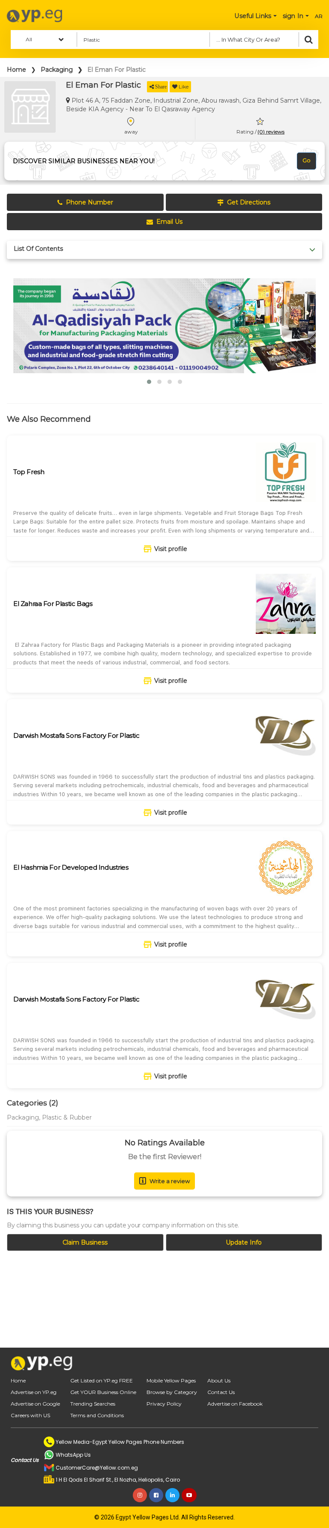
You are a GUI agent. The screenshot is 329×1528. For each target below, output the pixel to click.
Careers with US (30, 1415)
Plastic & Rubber (67, 1117)
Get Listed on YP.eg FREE (101, 1380)
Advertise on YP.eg (34, 1392)
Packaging (57, 69)
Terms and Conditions (97, 1415)
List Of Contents (38, 249)
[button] (149, 381)
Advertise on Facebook (235, 1403)
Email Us (169, 221)
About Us (218, 1380)
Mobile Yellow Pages (171, 1380)
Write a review (170, 1181)
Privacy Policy (164, 1403)
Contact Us (221, 1392)
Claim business (85, 1242)
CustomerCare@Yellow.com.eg (97, 1467)
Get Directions (248, 202)
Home (16, 69)
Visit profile (170, 549)
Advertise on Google (35, 1403)
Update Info (244, 1242)
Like (183, 86)
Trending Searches (92, 1403)
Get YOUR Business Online (103, 1392)
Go (306, 160)
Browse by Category (172, 1392)
